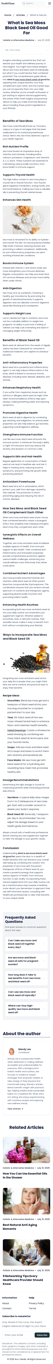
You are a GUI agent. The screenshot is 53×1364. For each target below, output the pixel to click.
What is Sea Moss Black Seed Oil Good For (39, 15)
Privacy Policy (36, 1303)
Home (7, 15)
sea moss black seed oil (27, 79)
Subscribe (42, 1335)
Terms (32, 1308)
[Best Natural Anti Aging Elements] (26, 1201)
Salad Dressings (16, 730)
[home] (8, 3)
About (5, 1303)
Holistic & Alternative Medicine (18, 40)
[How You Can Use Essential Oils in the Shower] (26, 1150)
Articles (20, 15)
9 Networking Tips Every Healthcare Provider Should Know (23, 1280)
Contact (7, 1308)
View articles (14, 1108)
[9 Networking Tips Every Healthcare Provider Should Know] (26, 1252)
